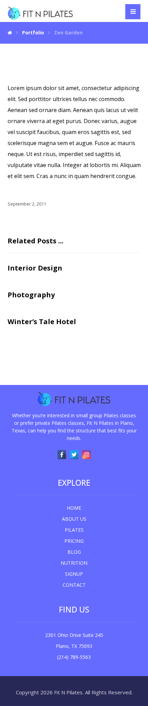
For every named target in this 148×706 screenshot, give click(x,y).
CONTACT (74, 585)
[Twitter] (74, 454)
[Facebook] (61, 454)
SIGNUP (74, 574)
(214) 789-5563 (74, 657)
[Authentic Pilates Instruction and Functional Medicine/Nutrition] (40, 13)
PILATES (74, 530)
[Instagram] (86, 454)
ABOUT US (74, 519)
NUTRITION (74, 563)
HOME (74, 508)
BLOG (74, 552)
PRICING (74, 541)
